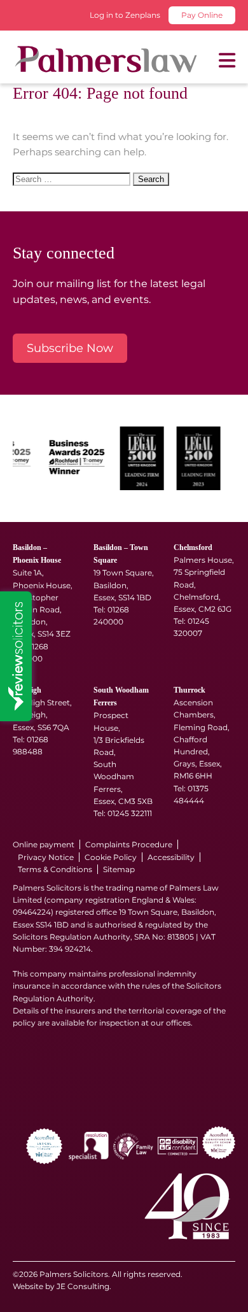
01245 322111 (129, 813)
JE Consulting (83, 1286)
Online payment (43, 844)
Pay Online (202, 15)
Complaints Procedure (128, 844)
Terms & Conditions (55, 869)
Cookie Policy (111, 857)
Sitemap (119, 869)
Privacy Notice (46, 857)
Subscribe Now (70, 348)
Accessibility (171, 857)
